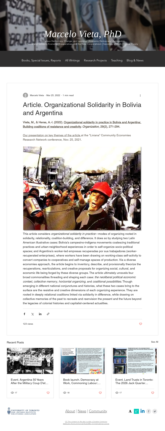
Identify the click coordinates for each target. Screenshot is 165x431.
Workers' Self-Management (57, 73)
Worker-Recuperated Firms (109, 73)
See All (154, 342)
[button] (154, 73)
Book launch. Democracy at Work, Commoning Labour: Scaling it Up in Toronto (80, 381)
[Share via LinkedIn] (40, 313)
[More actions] (140, 95)
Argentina (83, 73)
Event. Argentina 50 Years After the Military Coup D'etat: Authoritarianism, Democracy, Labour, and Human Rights (30, 381)
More (133, 73)
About (70, 411)
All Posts (11, 73)
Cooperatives (29, 73)
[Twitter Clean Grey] (154, 411)
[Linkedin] (142, 411)
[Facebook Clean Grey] (148, 411)
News (82, 411)
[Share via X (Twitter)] (32, 313)
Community (98, 411)
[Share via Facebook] (24, 313)
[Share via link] (48, 313)
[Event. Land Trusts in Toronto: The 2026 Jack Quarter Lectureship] (135, 361)
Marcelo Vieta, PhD (82, 34)
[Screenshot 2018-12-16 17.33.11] (136, 411)
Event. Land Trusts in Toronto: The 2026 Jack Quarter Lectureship (134, 381)
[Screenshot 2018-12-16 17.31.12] (130, 411)
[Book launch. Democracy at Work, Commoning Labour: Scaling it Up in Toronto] (82, 361)
